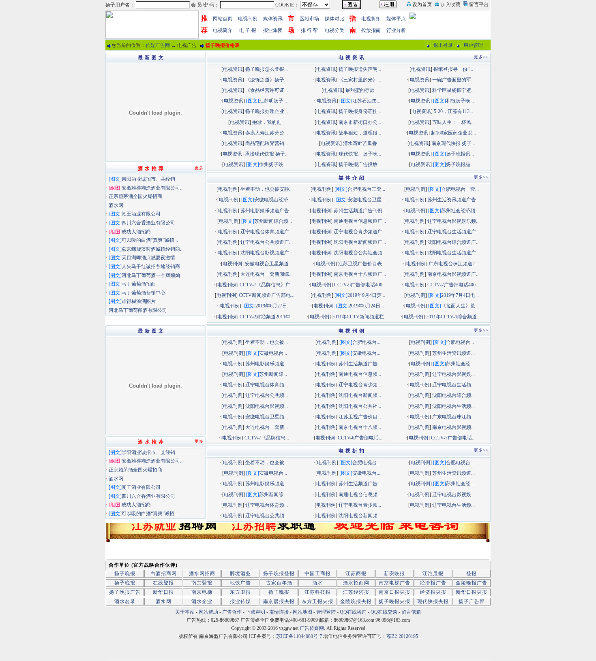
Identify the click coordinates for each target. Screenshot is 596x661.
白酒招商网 (163, 573)
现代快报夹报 (433, 601)
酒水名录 (124, 601)
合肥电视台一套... (460, 189)
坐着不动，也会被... (266, 342)
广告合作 (232, 612)
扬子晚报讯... (460, 154)
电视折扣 (371, 18)
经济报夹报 (433, 592)
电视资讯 (232, 69)
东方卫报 (240, 592)
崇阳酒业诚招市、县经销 (148, 179)
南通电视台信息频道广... (360, 221)
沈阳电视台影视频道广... (266, 253)
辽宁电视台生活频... (453, 385)
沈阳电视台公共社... (360, 406)
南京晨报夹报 (279, 601)
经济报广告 (433, 583)
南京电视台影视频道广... (453, 274)
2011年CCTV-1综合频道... (453, 317)
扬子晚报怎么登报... (266, 69)
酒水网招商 (202, 573)
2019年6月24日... (366, 306)
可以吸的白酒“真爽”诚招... (150, 240)
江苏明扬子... (273, 101)
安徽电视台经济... (273, 200)
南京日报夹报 (394, 592)
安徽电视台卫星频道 (267, 264)
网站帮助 (208, 612)
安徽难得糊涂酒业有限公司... (153, 188)
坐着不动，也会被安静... (266, 189)
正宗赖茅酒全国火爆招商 (135, 196)
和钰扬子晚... (460, 101)
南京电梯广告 (394, 583)
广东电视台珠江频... (453, 417)
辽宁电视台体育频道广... (266, 232)
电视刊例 (247, 18)
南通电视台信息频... (360, 374)
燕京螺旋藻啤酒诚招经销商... (153, 249)
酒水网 (116, 205)
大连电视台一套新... (266, 427)
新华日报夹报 (471, 592)
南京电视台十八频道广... (360, 274)
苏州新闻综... (273, 374)
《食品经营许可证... (266, 90)
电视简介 (222, 30)
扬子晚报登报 (279, 573)
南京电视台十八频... (360, 427)
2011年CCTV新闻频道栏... (360, 317)
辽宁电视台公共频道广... (266, 242)
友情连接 (279, 612)
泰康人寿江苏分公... (266, 133)
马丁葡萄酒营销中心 (143, 293)
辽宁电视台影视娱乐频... (453, 221)
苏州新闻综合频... (273, 221)
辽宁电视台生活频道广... (453, 232)
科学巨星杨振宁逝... (453, 90)
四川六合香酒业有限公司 (148, 223)
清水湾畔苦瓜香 (360, 143)
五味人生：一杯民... (453, 122)
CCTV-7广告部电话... (453, 438)
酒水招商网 (356, 583)
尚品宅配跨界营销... (266, 143)
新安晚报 (394, 573)
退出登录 (443, 45)
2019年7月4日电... (460, 295)
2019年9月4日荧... (366, 295)
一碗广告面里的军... (453, 80)
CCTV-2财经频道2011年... (267, 317)
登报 (471, 573)
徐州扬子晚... (273, 164)
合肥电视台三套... (366, 189)
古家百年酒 (279, 583)
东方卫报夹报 (317, 601)
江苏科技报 (317, 592)
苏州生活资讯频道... (453, 353)
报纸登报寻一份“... (453, 69)
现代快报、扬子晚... (360, 154)
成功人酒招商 (136, 232)
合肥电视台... (366, 342)
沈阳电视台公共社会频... (360, 253)
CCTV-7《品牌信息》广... (267, 285)
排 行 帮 (309, 30)
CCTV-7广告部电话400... (453, 285)
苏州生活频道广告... (360, 364)
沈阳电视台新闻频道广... (360, 242)
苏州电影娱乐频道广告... (266, 210)
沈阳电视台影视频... (266, 406)
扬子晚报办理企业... (266, 111)
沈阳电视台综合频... (453, 395)
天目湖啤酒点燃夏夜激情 (148, 257)
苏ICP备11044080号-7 (299, 636)
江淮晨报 (433, 573)
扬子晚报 (124, 573)
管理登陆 (326, 612)
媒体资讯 (273, 18)
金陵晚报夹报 (356, 601)
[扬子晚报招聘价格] (451, 24)
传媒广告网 (158, 45)
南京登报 (201, 583)
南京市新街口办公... (360, 122)
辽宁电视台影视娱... (453, 374)
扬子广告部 (472, 601)
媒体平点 (396, 18)
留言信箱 (411, 612)
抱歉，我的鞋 (266, 122)
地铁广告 (240, 583)
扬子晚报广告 (125, 592)
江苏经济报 (356, 592)
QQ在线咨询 (354, 612)
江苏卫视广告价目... (360, 417)
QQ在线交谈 (384, 612)
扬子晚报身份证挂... (360, 111)
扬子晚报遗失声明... (360, 69)
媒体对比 (334, 18)
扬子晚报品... (460, 164)
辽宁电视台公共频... (266, 395)
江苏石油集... (366, 101)
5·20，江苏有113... (453, 111)
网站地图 (302, 612)
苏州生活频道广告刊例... (360, 210)
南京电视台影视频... (453, 427)
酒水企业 (201, 601)
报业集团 (273, 30)
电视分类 (334, 30)
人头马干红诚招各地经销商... (153, 266)
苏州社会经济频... (460, 210)
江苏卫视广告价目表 (360, 264)
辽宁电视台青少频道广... (360, 232)
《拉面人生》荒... (460, 306)
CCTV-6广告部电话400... (360, 285)
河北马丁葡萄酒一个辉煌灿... (153, 275)
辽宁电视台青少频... (360, 385)
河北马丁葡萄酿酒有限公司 (138, 310)
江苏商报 (356, 573)
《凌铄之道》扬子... (266, 80)
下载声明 (255, 612)
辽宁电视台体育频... (266, 385)
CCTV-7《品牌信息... (266, 438)
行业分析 (396, 30)
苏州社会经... (460, 364)
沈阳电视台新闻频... (360, 395)
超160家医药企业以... (453, 133)
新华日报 (163, 592)
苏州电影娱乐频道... (266, 364)
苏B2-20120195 (402, 636)
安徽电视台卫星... (366, 200)
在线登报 (163, 583)
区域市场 (309, 18)
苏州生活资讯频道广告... (453, 200)
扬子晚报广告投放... (360, 164)
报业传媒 (240, 601)
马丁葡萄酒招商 (139, 284)
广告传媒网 (312, 628)
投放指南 (371, 30)
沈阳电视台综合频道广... (453, 242)
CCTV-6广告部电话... (360, 438)
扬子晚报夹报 (394, 601)
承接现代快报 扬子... (267, 154)
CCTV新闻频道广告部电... (266, 295)
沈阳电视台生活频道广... (453, 253)
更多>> (481, 57)
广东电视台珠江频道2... (453, 264)
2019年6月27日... (273, 306)
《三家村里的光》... (360, 80)
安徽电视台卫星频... (266, 417)
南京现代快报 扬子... (453, 143)
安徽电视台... (273, 353)
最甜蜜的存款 (360, 90)
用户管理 (473, 45)
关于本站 (185, 612)
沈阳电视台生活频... (453, 406)
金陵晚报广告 (471, 583)
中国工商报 (317, 573)
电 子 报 (247, 30)
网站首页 (222, 18)
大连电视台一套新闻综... (266, 274)
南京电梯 (201, 592)
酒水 (317, 583)
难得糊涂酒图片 (139, 301)
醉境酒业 (240, 573)
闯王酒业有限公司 (141, 214)
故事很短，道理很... (360, 133)
